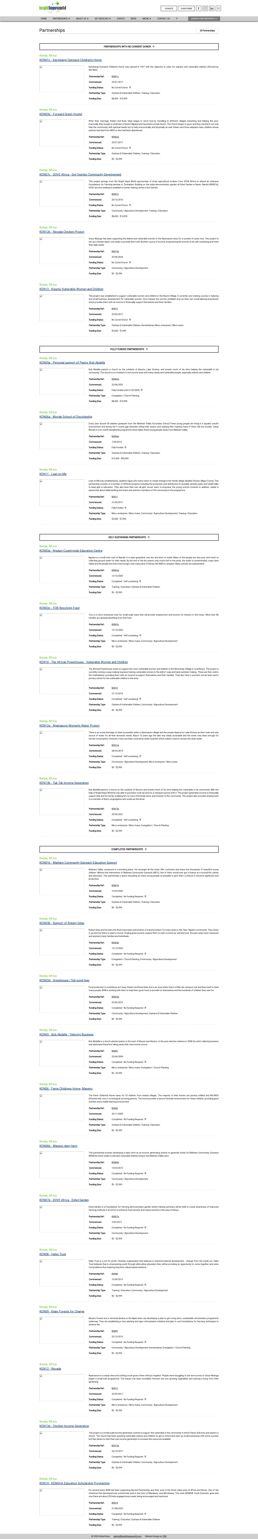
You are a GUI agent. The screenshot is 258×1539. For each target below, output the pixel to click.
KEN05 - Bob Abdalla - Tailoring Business (66, 1034)
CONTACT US (163, 18)
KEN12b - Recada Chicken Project (61, 232)
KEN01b (115, 885)
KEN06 (115, 1108)
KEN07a (115, 1216)
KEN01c (115, 76)
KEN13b (115, 809)
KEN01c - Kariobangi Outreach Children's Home (70, 60)
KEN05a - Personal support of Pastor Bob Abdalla (72, 362)
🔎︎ (177, 18)
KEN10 (115, 688)
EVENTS (121, 18)
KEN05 (115, 1051)
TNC (165, 1536)
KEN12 (115, 1388)
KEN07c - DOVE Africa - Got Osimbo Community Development (80, 174)
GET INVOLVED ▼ (103, 18)
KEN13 (115, 309)
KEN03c (115, 624)
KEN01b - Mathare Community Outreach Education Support (78, 862)
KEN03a (115, 570)
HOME (44, 18)
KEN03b (115, 943)
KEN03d (115, 997)
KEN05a (115, 379)
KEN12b (115, 251)
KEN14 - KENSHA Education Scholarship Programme (74, 1483)
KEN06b (115, 1162)
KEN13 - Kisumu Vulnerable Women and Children (71, 289)
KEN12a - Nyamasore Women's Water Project (69, 725)
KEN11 (115, 497)
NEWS (133, 18)
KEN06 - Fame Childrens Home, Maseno (66, 1088)
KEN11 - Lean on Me (53, 474)
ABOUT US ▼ (82, 18)
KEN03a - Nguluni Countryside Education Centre (70, 550)
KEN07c (115, 194)
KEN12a (115, 745)
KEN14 (115, 1503)
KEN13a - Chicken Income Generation (64, 1426)
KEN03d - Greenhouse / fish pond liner (64, 980)
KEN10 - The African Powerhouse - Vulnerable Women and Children (83, 662)
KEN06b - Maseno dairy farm (58, 1146)
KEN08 (115, 1274)
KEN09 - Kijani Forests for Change (61, 1311)
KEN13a (115, 1445)
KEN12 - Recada (50, 1368)
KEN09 (115, 1331)
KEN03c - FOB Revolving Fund (59, 608)
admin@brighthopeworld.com (127, 1536)
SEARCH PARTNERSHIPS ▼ (204, 18)
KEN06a (115, 436)
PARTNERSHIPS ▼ (61, 18)
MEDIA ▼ (146, 18)
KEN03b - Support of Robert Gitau (61, 923)
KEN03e (115, 137)
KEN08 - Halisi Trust (52, 1254)
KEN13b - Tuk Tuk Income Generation (64, 783)
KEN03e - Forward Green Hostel (60, 114)
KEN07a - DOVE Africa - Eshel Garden (64, 1200)
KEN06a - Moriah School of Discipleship (65, 416)
